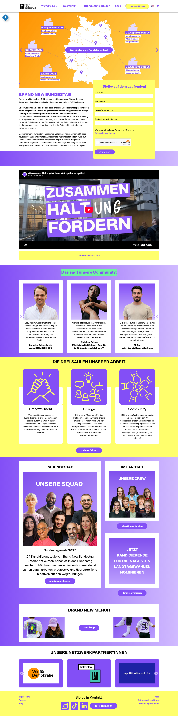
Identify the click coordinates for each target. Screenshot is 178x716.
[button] (137, 6)
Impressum (24, 697)
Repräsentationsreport (97, 6)
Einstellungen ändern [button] (149, 704)
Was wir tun (69, 6)
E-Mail (104, 110)
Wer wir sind (48, 6)
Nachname (100, 101)
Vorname (99, 92)
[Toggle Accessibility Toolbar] (5, 17)
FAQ (21, 704)
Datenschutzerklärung (105, 133)
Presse (22, 700)
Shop (118, 6)
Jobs (157, 697)
